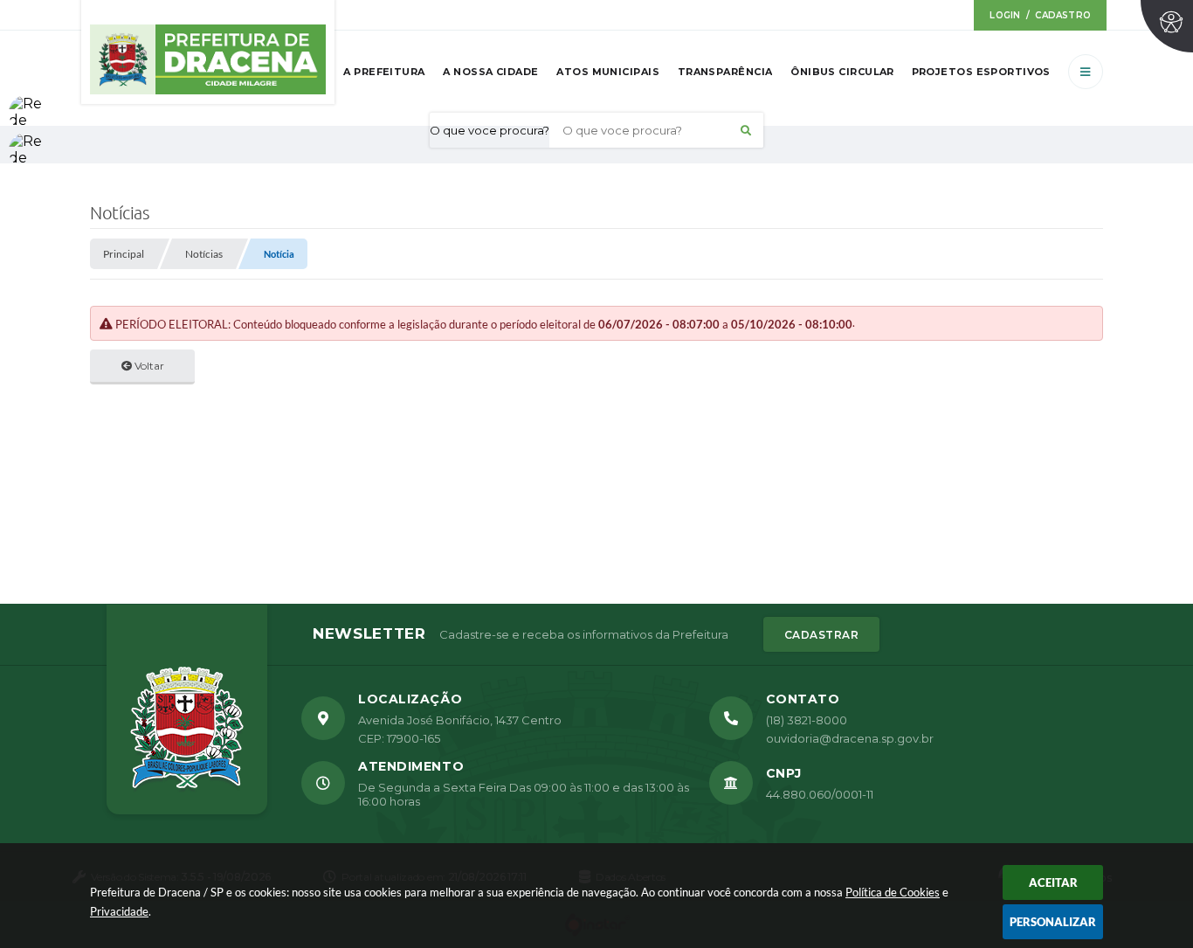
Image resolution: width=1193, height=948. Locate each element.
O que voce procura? (489, 130)
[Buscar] (745, 130)
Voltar (148, 365)
